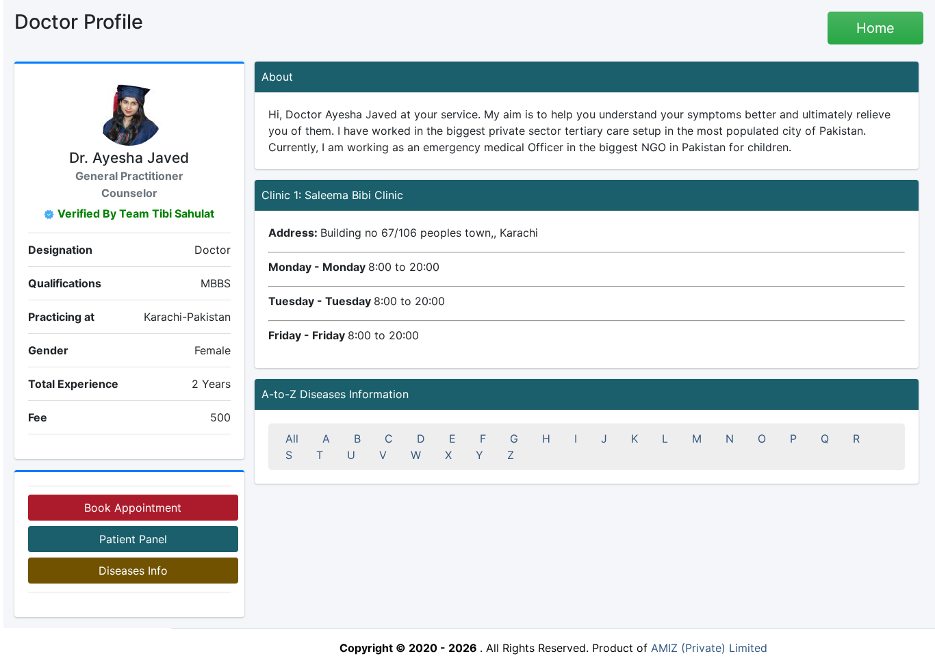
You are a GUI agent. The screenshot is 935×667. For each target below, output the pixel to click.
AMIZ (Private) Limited (709, 648)
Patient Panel (133, 539)
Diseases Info (133, 570)
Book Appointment (132, 507)
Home (875, 28)
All (291, 438)
